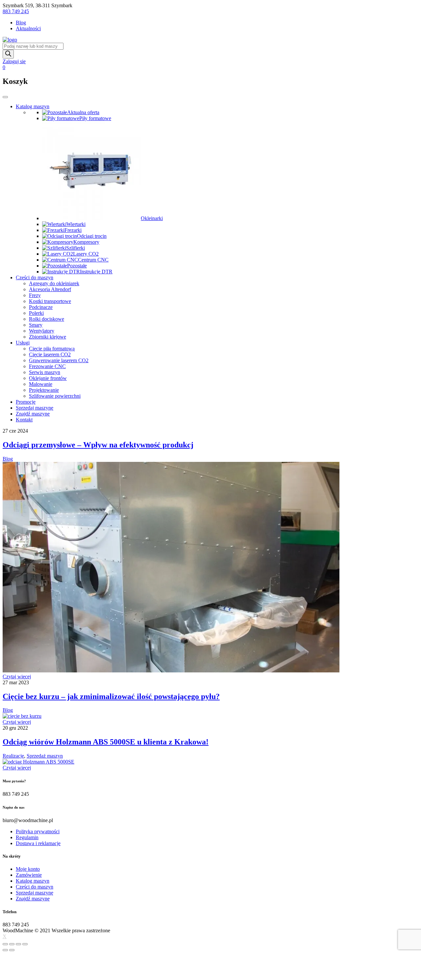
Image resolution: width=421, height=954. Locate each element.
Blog (21, 22)
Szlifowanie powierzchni (55, 396)
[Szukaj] (8, 54)
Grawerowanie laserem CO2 (58, 360)
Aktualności (28, 28)
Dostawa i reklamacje (38, 843)
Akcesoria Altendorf (50, 289)
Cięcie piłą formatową (52, 348)
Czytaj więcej (17, 676)
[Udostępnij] (11, 944)
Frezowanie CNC (47, 366)
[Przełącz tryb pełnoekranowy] (18, 944)
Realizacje (13, 756)
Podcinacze (41, 307)
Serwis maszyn (44, 372)
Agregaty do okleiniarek (54, 283)
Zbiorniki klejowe (47, 336)
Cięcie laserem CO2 (50, 354)
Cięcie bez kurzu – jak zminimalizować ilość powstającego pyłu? (111, 696)
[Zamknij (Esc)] (5, 944)
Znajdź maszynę (33, 413)
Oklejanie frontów (48, 378)
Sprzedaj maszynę (34, 408)
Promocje (26, 402)
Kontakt (24, 419)
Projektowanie (44, 390)
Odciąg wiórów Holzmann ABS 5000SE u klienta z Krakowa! (106, 742)
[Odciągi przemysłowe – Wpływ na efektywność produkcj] (171, 670)
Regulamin (27, 837)
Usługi (23, 342)
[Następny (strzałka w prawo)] (11, 950)
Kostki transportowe (50, 301)
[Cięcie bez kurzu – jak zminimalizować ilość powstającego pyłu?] (22, 716)
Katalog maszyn (32, 106)
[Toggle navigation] (5, 97)
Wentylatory (41, 331)
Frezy (35, 295)
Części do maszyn (34, 277)
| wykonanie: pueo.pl (133, 930)
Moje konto (28, 869)
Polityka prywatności (38, 831)
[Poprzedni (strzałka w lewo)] (5, 950)
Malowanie (40, 384)
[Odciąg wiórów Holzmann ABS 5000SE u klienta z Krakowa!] (38, 762)
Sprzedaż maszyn (45, 756)
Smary (35, 325)
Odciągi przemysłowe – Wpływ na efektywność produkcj (98, 444)
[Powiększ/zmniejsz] (25, 944)
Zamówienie (29, 875)
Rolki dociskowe (46, 319)
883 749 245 (16, 11)
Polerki (36, 313)
